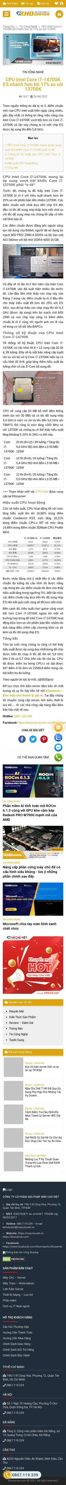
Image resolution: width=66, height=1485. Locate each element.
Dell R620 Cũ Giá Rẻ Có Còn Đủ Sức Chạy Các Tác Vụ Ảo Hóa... (43, 1139)
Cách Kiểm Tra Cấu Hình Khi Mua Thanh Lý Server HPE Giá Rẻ (42, 1116)
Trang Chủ (9, 26)
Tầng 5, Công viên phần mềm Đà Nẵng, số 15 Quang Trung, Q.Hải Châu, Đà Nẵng (31, 1433)
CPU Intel (41, 491)
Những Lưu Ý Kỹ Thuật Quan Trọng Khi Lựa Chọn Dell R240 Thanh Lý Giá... (42, 1163)
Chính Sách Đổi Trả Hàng (18, 1349)
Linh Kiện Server (13, 1289)
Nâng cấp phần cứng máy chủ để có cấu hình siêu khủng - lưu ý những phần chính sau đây (31, 871)
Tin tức (29, 3)
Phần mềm (9, 1300)
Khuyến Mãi (16, 1011)
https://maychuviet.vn (30, 1233)
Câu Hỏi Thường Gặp (16, 1327)
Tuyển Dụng (16, 1040)
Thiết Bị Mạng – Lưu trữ (18, 1295)
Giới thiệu (12, 3)
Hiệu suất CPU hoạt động (21, 163)
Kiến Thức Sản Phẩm (22, 1017)
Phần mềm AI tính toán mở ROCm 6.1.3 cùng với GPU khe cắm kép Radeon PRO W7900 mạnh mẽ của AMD (30, 813)
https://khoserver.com (16, 1236)
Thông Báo (16, 1028)
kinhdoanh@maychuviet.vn (18, 1227)
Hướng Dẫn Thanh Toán (17, 1332)
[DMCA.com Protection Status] (33, 1259)
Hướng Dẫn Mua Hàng (17, 1338)
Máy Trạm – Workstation (18, 1283)
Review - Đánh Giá (34, 1063)
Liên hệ (44, 3)
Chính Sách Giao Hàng (16, 1344)
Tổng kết (11, 167)
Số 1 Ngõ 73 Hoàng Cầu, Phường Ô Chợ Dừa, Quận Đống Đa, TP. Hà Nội (30, 1405)
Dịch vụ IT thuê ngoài (16, 1306)
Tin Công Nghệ (28, 26)
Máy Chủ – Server (14, 1277)
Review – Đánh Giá (21, 1022)
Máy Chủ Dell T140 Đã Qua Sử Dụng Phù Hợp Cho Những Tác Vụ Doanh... (43, 1092)
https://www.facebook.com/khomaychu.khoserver (33, 1246)
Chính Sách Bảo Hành (16, 1355)
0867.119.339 (23, 716)
